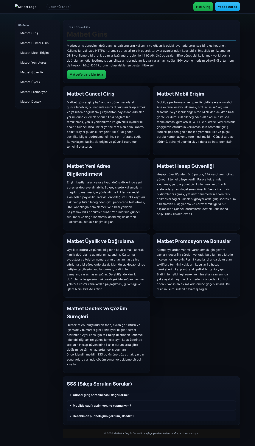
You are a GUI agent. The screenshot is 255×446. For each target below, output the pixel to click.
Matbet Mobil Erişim (34, 52)
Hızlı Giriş (203, 7)
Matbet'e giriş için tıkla (86, 74)
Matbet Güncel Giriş (34, 43)
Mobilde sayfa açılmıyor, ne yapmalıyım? (102, 405)
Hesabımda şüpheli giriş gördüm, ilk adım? (103, 416)
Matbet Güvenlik (31, 72)
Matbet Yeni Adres (33, 62)
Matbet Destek (30, 101)
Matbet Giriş (29, 33)
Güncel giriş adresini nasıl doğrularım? (101, 395)
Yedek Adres (227, 7)
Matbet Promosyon (33, 92)
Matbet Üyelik (30, 82)
